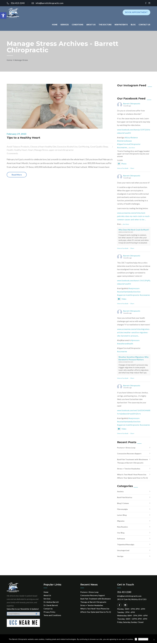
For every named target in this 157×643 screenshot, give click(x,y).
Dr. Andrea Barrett (51, 602)
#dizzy (127, 137)
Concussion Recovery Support (129, 453)
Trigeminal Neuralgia (125, 544)
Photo (123, 164)
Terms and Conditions (52, 615)
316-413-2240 (18, 3)
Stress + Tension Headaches (128, 469)
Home (54, 25)
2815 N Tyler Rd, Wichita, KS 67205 (131, 599)
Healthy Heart (20, 150)
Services (64, 25)
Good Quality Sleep (99, 146)
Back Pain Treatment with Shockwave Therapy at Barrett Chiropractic (132, 461)
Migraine (120, 521)
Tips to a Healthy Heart (23, 137)
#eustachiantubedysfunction (128, 292)
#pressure (135, 340)
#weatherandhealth (125, 343)
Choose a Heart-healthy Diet (43, 146)
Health (10, 150)
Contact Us (144, 25)
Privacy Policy (49, 612)
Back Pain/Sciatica (124, 497)
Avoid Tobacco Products (18, 146)
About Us (91, 25)
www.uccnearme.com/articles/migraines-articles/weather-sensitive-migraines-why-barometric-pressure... (133, 332)
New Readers (122, 527)
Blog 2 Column (123, 503)
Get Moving (83, 146)
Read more (17, 174)
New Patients (121, 25)
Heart (30, 150)
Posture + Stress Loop (126, 448)
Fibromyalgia (122, 509)
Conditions (77, 25)
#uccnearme (122, 147)
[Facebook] (119, 605)
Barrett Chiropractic (131, 104)
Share (132, 168)
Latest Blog (122, 515)
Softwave (121, 539)
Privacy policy (143, 639)
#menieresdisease (124, 141)
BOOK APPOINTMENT (136, 12)
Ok (136, 639)
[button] (3, 15)
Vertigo (120, 556)
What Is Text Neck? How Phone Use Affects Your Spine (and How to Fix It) (132, 476)
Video (124, 299)
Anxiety (120, 491)
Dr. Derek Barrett (51, 605)
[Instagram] (125, 605)
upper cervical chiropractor (61, 150)
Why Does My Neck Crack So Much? (133, 230)
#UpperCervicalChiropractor (129, 144)
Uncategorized (123, 550)
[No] (154, 639)
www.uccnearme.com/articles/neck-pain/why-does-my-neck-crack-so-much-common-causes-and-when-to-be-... (133, 216)
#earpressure (134, 288)
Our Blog (120, 533)
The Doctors (105, 25)
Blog (133, 25)
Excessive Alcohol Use (67, 146)
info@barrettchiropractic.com (49, 3)
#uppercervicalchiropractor (128, 295)
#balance (134, 137)
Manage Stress (21, 60)
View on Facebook (122, 168)
